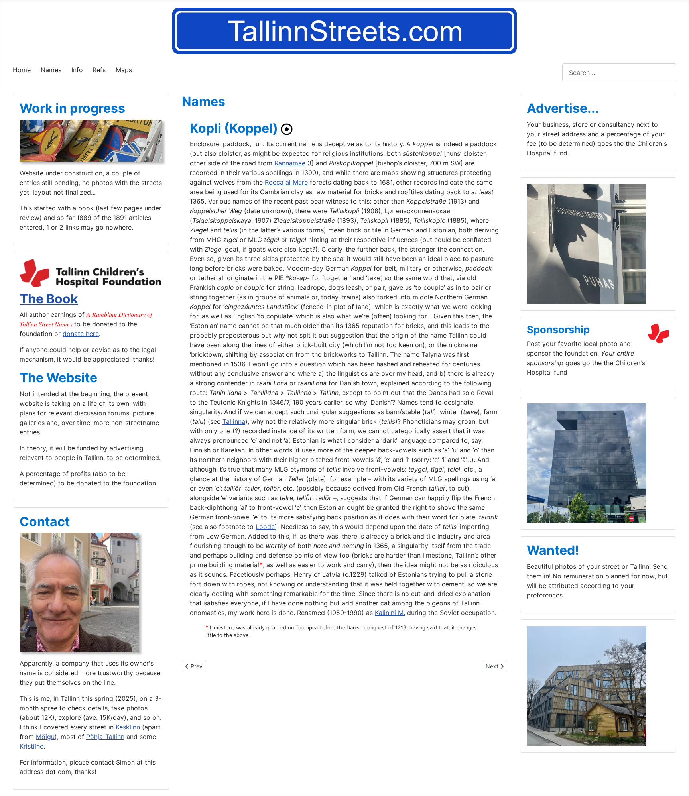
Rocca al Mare (286, 182)
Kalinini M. (390, 613)
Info (77, 70)
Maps (124, 70)
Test (555, 73)
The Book (49, 299)
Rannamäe (289, 163)
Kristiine (31, 746)
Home (22, 70)
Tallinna (233, 421)
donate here (81, 334)
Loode (265, 527)
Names (51, 70)
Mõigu (45, 737)
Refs (99, 70)
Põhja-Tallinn (105, 737)
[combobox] (619, 72)
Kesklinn (128, 727)
